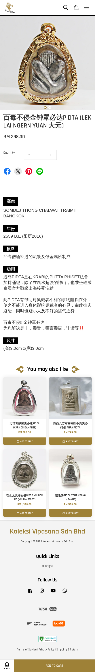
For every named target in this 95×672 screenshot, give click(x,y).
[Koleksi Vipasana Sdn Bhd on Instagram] (42, 593)
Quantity (9, 153)
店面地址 (47, 566)
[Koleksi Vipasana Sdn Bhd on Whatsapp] (65, 593)
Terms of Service (27, 649)
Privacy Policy (46, 649)
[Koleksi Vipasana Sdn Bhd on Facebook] (30, 593)
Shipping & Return (67, 649)
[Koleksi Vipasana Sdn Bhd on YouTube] (53, 593)
